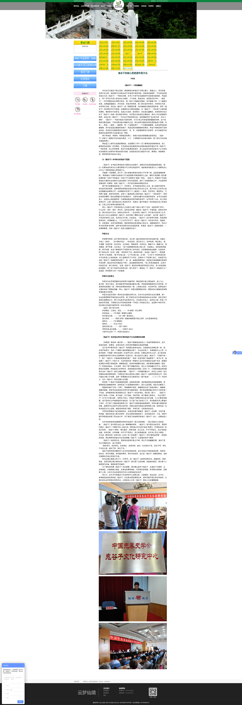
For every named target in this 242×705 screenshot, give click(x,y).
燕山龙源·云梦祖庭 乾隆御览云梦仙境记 (140, 65)
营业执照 (101, 681)
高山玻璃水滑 (95, 6)
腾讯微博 (106, 693)
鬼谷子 (128, 53)
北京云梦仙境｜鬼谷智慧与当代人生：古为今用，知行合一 (139, 50)
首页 (118, 5)
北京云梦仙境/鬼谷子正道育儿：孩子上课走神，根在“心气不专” (140, 57)
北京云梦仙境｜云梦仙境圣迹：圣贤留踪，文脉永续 (151, 46)
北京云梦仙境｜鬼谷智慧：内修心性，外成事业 (151, 50)
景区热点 (76, 6)
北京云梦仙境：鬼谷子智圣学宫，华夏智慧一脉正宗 (103, 43)
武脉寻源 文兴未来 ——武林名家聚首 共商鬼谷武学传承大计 (116, 46)
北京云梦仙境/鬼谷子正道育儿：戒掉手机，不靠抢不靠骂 (128, 61)
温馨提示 (158, 6)
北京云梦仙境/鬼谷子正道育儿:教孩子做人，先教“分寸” (140, 61)
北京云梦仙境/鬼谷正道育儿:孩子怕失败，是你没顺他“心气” (104, 61)
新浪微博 (106, 690)
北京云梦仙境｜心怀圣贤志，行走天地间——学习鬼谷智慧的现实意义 (103, 54)
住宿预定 (85, 79)
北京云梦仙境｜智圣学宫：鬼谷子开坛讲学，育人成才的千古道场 (127, 43)
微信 (104, 695)
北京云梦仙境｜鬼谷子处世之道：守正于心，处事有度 (103, 46)
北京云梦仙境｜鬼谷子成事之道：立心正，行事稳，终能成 (127, 46)
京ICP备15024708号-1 (126, 702)
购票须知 (85, 46)
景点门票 (129, 6)
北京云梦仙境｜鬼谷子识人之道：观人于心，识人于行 (151, 43)
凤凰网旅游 (107, 681)
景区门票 (85, 72)
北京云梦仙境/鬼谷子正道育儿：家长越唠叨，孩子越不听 (116, 61)
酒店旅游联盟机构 (93, 681)
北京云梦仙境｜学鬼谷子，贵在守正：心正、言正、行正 (115, 50)
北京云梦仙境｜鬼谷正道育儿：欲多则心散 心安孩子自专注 (116, 57)
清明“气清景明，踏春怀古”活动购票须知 (85, 59)
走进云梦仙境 (85, 6)
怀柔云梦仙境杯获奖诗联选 (151, 54)
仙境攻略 (143, 6)
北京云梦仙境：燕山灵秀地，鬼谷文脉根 (115, 43)
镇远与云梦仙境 (127, 65)
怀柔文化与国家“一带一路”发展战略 (103, 68)
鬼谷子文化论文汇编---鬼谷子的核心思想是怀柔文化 (127, 68)
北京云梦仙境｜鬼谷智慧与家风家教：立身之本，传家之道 (127, 50)
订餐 (85, 86)
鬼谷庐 (103, 6)
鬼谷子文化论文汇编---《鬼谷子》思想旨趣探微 (115, 68)
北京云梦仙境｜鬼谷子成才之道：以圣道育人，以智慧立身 (139, 46)
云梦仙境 (152, 64)
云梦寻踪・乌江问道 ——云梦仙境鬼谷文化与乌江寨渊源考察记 (152, 61)
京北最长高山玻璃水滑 (85, 65)
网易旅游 (85, 681)
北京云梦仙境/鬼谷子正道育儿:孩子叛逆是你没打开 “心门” (152, 57)
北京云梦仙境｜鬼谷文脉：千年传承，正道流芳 (103, 50)
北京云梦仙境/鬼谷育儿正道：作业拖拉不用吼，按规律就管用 (128, 57)
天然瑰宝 (136, 6)
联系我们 (151, 6)
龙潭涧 (109, 6)
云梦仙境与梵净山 (115, 65)
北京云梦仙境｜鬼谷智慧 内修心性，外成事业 (140, 43)
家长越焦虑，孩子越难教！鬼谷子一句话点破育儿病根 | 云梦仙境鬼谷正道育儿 (104, 57)
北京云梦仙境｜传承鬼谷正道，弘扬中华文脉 (115, 54)
